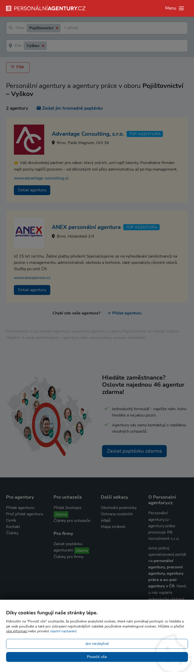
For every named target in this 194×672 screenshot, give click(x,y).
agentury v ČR (161, 586)
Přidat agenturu (126, 313)
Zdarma (61, 514)
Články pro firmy (68, 557)
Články (12, 533)
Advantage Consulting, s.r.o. (88, 134)
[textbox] (65, 28)
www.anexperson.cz (32, 278)
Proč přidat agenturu (24, 514)
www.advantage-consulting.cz (41, 178)
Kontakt (13, 526)
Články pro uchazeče (72, 520)
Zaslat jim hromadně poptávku (72, 108)
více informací (16, 631)
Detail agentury (32, 190)
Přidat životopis (68, 508)
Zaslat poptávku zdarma (134, 451)
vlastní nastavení (63, 631)
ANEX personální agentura (86, 227)
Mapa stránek (113, 526)
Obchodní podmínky (119, 508)
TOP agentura (145, 134)
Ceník (11, 520)
